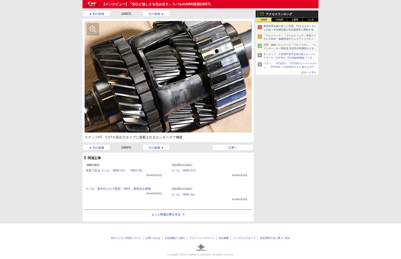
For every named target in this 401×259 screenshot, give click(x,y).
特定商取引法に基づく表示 (275, 238)
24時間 (279, 19)
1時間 (263, 19)
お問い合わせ (152, 238)
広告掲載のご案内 (175, 238)
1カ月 (310, 19)
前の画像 (98, 13)
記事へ (232, 147)
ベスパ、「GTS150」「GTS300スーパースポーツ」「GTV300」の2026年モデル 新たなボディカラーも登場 (290, 67)
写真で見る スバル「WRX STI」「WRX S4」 (115, 170)
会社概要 (224, 238)
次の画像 (154, 13)
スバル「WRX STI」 (184, 170)
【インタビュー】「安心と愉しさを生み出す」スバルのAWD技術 (151, 4)
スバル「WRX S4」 (184, 194)
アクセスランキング (279, 14)
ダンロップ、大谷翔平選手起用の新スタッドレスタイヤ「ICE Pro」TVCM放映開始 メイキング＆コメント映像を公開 (289, 58)
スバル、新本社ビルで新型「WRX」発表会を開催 (118, 188)
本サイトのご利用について (126, 238)
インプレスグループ (244, 238)
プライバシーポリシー (201, 238)
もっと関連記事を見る (166, 214)
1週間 (295, 19)
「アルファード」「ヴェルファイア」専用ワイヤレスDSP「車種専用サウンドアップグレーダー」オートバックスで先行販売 (289, 39)
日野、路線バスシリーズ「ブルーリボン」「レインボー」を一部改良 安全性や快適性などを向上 (290, 48)
